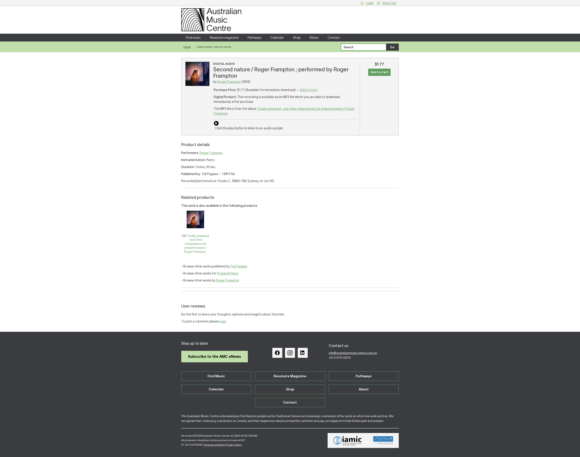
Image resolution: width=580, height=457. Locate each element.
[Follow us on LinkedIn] (303, 353)
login (222, 321)
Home (187, 46)
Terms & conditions (214, 444)
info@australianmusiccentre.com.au (353, 353)
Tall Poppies (238, 266)
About (314, 37)
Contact (334, 37)
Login (370, 3)
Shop (296, 37)
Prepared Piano (227, 273)
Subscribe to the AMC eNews (214, 356)
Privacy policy (234, 444)
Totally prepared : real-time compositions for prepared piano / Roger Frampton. (196, 243)
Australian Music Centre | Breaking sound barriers (211, 19)
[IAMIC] (347, 440)
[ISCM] (383, 440)
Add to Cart (308, 90)
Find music (193, 37)
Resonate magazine (224, 37)
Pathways (254, 37)
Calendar (277, 37)
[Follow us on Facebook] (277, 353)
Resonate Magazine (290, 376)
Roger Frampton (229, 82)
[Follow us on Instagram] (290, 353)
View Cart (389, 3)
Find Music (216, 376)
